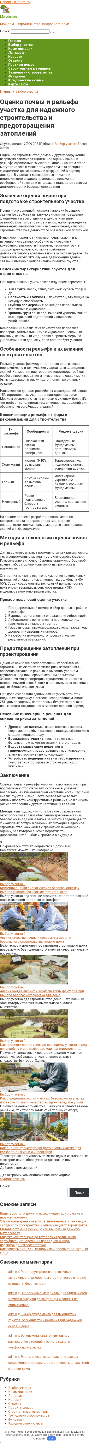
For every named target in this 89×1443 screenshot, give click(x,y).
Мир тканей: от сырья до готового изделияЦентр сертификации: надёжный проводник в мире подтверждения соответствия (38, 1241)
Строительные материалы (29, 68)
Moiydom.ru (8, 17)
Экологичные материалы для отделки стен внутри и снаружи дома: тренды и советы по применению (47, 1299)
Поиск (5, 1186)
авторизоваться (12, 1179)
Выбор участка (20, 45)
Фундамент (17, 76)
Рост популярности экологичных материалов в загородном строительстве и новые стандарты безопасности (47, 1278)
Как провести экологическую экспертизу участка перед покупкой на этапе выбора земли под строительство (43, 1047)
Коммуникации (20, 49)
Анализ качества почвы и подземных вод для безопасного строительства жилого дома (35, 940)
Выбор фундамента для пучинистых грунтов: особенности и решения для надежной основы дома (45, 1320)
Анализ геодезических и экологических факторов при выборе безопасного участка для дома (42, 993)
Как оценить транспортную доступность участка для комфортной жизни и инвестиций (40, 1150)
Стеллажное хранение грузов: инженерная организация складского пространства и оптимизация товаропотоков (44, 1223)
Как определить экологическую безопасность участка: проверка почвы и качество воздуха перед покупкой (42, 1100)
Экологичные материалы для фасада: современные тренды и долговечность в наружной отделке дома (48, 1363)
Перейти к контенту (15, 2)
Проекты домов (21, 64)
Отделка (15, 61)
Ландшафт (17, 53)
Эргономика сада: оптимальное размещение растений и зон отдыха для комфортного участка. (39, 1342)
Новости (15, 57)
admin (12, 1272)
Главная (14, 41)
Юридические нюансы (26, 80)
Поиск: (5, 31)
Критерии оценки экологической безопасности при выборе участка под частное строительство (39, 890)
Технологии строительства (30, 72)
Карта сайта (18, 84)
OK (51, 1438)
